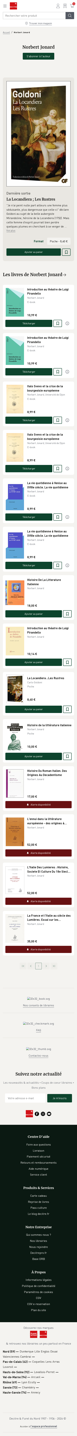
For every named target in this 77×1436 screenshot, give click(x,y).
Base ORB (38, 1259)
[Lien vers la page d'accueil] (13, 5)
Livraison (38, 1150)
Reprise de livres (38, 1202)
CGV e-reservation (38, 1304)
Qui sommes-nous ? (38, 1234)
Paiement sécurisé (38, 1156)
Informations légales (39, 1280)
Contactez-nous (38, 1055)
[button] (38, 216)
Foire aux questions (38, 1144)
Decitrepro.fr (38, 1253)
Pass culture (38, 1207)
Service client (38, 1174)
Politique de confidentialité (38, 1286)
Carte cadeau (38, 1195)
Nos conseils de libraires (38, 1005)
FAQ (38, 1030)
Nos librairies (38, 1241)
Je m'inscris (60, 1098)
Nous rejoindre (38, 1247)
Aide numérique (38, 1168)
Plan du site (38, 1310)
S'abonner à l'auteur (38, 56)
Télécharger (29, 323)
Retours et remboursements (38, 1162)
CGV (38, 1298)
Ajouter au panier (34, 251)
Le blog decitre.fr (38, 1214)
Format (39, 241)
